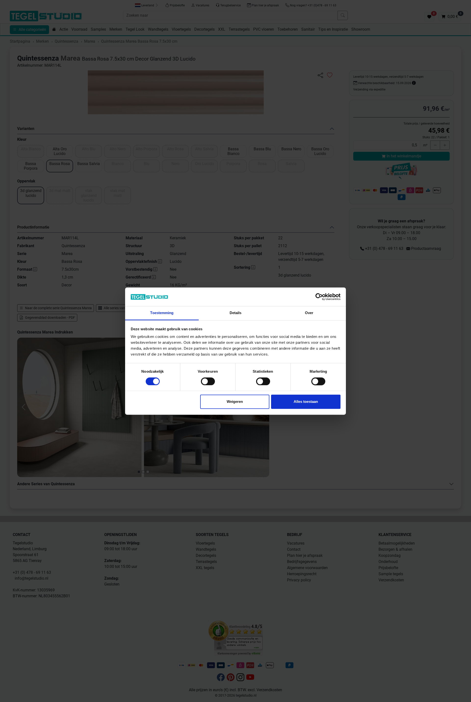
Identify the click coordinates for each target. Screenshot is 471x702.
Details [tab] (236, 313)
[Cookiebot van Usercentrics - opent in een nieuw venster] (319, 296)
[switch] (208, 381)
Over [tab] (309, 313)
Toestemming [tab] (161, 313)
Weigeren (235, 402)
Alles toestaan (306, 402)
